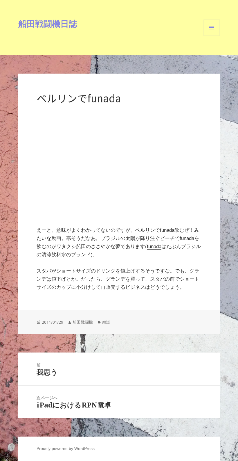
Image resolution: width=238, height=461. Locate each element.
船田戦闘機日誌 (47, 23)
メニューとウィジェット (211, 35)
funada (154, 246)
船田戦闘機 (83, 322)
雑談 (106, 322)
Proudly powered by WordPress (66, 448)
